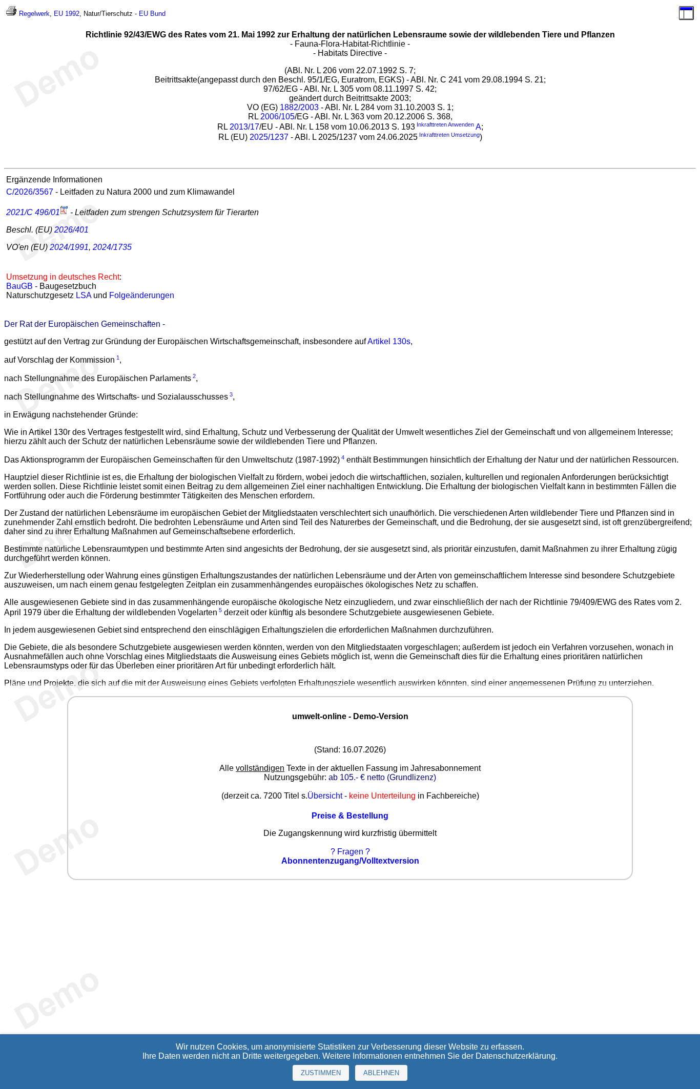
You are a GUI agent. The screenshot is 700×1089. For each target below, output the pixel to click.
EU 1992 (66, 13)
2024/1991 (69, 247)
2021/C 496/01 (33, 212)
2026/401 (71, 229)
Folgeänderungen (141, 295)
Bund (158, 13)
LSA (83, 295)
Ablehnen (381, 1073)
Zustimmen (321, 1073)
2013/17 (244, 126)
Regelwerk (34, 13)
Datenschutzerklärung (515, 1056)
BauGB (19, 286)
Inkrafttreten (432, 124)
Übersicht (324, 795)
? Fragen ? (350, 851)
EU (143, 13)
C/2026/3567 (29, 191)
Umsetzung (465, 135)
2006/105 (277, 116)
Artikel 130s (388, 341)
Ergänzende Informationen (54, 179)
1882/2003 (299, 107)
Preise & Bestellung (350, 815)
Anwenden (461, 124)
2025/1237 (269, 137)
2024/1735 (112, 247)
